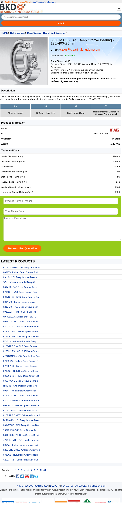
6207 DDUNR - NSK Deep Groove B (21, 267)
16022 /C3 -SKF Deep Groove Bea (20, 430)
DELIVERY (55, 486)
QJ (44, 470)
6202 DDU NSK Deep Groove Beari (21, 400)
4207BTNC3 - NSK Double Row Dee (21, 356)
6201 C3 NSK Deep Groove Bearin (20, 410)
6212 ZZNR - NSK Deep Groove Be (21, 336)
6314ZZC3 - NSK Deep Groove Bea (21, 425)
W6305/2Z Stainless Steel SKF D (19, 316)
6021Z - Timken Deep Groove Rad (20, 272)
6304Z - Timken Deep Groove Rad (20, 445)
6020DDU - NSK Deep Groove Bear (21, 405)
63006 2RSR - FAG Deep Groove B (21, 376)
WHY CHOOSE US (25, 486)
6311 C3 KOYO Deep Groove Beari (21, 435)
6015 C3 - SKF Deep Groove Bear (20, 321)
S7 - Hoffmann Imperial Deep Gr (19, 282)
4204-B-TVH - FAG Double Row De (21, 440)
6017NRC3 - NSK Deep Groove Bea (21, 297)
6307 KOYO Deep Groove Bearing (20, 381)
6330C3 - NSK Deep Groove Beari (20, 454)
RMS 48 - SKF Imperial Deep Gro (20, 385)
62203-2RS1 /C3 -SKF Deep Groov (21, 351)
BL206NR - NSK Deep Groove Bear (21, 420)
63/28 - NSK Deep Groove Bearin (20, 277)
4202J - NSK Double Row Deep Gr (20, 459)
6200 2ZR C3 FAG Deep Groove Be (21, 326)
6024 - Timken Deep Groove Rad (20, 390)
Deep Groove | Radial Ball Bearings (46, 33)
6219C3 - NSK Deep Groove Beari (20, 371)
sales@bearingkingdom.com (44, 2)
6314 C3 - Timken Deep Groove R (20, 302)
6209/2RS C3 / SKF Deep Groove (20, 346)
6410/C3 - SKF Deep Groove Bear (20, 395)
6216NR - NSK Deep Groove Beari (20, 292)
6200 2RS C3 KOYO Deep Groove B (21, 450)
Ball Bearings (17, 33)
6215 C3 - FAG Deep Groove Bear (20, 307)
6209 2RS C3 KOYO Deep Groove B (21, 415)
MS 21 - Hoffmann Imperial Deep (19, 341)
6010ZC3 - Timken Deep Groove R (20, 311)
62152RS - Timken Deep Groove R (20, 361)
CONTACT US (67, 486)
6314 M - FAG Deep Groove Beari (20, 287)
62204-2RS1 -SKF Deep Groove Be (21, 331)
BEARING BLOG (41, 486)
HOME (4, 33)
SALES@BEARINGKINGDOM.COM (90, 486)
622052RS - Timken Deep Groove (20, 366)
